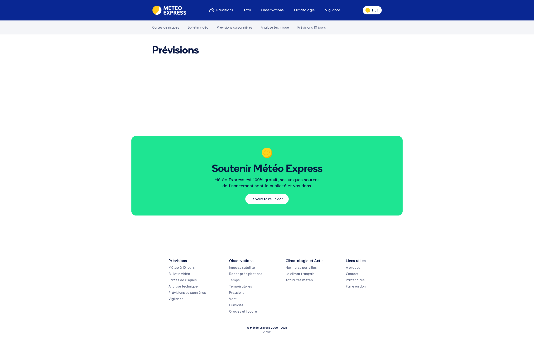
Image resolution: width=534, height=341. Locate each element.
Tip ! (375, 10)
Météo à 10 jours (182, 267)
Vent (233, 299)
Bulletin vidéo (198, 27)
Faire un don (356, 286)
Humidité (236, 305)
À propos (353, 267)
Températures (240, 286)
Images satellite (242, 267)
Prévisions (224, 10)
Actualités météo (299, 280)
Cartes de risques (165, 27)
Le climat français (300, 274)
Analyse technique (275, 27)
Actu (247, 10)
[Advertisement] (267, 96)
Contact (352, 274)
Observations (272, 10)
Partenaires (355, 280)
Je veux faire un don (267, 199)
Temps (234, 280)
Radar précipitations (245, 274)
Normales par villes (301, 267)
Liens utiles (356, 260)
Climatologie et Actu (304, 260)
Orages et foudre (243, 311)
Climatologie (304, 10)
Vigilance (332, 10)
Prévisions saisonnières (234, 27)
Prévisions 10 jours (311, 27)
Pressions (236, 292)
